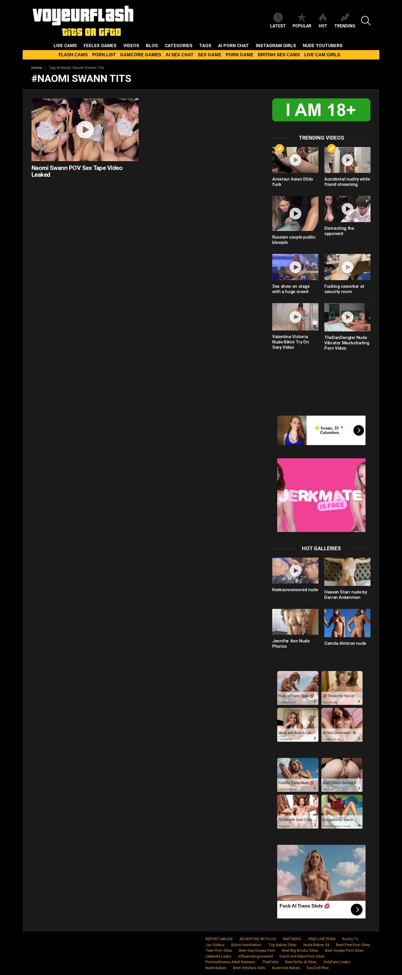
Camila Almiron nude (345, 643)
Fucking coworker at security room (344, 289)
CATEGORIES (178, 45)
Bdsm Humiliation (246, 945)
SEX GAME (209, 54)
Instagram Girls (276, 45)
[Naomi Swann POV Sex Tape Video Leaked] (85, 129)
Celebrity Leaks (218, 956)
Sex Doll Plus (318, 968)
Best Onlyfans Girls (249, 968)
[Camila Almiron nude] (347, 623)
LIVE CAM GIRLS (322, 54)
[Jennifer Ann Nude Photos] (295, 622)
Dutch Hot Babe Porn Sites (302, 956)
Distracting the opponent (339, 231)
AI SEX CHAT (179, 54)
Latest (278, 26)
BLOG (152, 45)
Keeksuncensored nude (295, 589)
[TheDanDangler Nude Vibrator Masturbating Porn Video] (347, 317)
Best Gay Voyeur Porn (257, 950)
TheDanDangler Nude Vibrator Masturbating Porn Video (346, 343)
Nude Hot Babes (286, 968)
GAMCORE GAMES (140, 54)
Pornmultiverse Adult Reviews (230, 962)
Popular (302, 26)
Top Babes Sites (282, 945)
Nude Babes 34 (316, 945)
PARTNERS (292, 939)
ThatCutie (270, 962)
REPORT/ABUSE (219, 939)
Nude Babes (215, 968)
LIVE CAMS (65, 45)
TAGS (205, 45)
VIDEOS (131, 45)
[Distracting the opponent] (347, 209)
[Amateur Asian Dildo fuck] (295, 160)
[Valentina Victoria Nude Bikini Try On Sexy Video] (295, 316)
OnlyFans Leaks (336, 962)
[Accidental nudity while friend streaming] (347, 160)
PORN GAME (239, 54)
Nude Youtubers (323, 45)
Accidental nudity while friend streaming (347, 181)
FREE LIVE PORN (321, 939)
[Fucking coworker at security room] (347, 267)
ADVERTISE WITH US (258, 939)
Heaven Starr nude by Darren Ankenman (345, 594)
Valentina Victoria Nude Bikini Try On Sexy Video (290, 342)
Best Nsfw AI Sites (301, 962)
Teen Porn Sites (218, 950)
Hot (323, 26)
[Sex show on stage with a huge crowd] (295, 267)
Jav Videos (215, 945)
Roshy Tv (350, 939)
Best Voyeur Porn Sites (344, 950)
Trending (344, 26)
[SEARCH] (366, 20)
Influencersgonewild (255, 956)
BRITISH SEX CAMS (279, 54)
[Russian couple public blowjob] (295, 213)
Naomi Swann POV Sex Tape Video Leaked (76, 171)
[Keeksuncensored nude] (295, 571)
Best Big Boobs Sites (300, 950)
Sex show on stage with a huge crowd (291, 289)
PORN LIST (104, 54)
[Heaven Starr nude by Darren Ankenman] (347, 572)
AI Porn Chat (233, 45)
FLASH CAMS (73, 54)
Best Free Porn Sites (353, 945)
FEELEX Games (100, 45)
